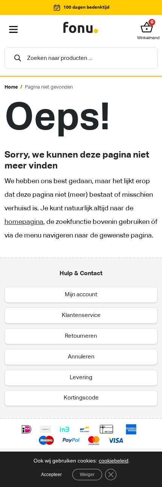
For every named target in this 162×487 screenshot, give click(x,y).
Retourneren (81, 336)
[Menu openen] (14, 30)
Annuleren (81, 357)
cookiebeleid (113, 461)
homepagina (24, 222)
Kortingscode (81, 398)
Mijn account (81, 294)
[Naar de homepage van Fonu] (81, 28)
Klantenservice (81, 315)
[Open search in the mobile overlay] (81, 58)
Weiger (87, 474)
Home (11, 87)
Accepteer (51, 474)
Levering (81, 377)
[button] (148, 27)
